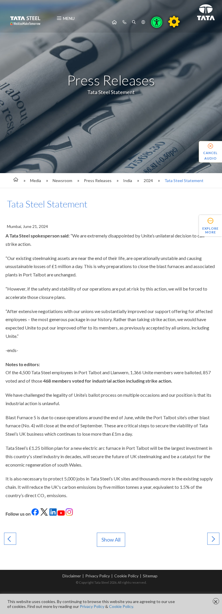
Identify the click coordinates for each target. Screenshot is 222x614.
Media (35, 180)
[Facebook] (35, 513)
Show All (111, 539)
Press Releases (98, 180)
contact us (124, 22)
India (127, 180)
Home (114, 22)
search (134, 22)
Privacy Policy (97, 575)
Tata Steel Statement (184, 180)
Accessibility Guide (174, 21)
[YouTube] (61, 513)
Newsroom (62, 180)
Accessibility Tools (156, 22)
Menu (69, 18)
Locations (143, 22)
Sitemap (150, 575)
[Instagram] (69, 513)
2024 (148, 180)
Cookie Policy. (121, 606)
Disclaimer (71, 575)
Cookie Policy (126, 575)
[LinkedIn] (44, 513)
